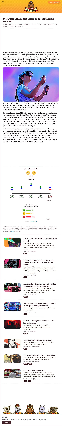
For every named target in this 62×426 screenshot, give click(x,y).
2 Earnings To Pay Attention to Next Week (39, 355)
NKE (25, 253)
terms (12, 231)
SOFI (29, 381)
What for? (43, 419)
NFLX (25, 333)
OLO (25, 381)
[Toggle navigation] (2, 2)
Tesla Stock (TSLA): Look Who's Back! (37, 340)
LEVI (25, 277)
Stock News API (33, 221)
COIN (30, 363)
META (31, 176)
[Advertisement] (31, 40)
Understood (6, 422)
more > (49, 200)
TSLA (25, 314)
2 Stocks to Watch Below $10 (33, 370)
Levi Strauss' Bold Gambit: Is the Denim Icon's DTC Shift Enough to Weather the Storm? (38, 262)
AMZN (25, 296)
